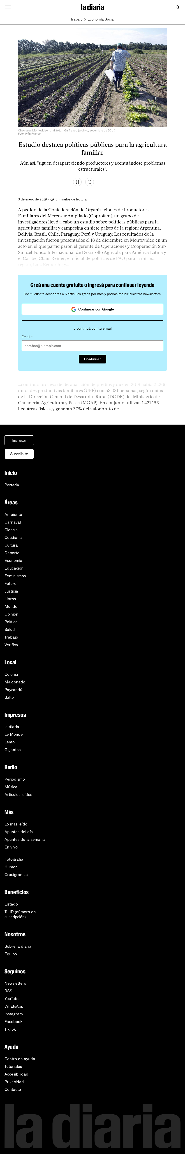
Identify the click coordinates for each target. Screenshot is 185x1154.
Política (11, 621)
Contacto (13, 1089)
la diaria (12, 726)
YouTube (12, 998)
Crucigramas (16, 874)
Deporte (12, 552)
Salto (9, 697)
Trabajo (76, 19)
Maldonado (15, 682)
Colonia (11, 674)
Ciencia (11, 529)
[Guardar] (77, 182)
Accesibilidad (16, 1074)
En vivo (11, 847)
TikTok (10, 1029)
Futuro (10, 583)
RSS (8, 990)
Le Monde (14, 734)
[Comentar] (89, 182)
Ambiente (13, 514)
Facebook (14, 1021)
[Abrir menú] (8, 7)
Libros (10, 598)
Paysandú (13, 689)
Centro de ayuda (20, 1058)
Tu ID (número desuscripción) (20, 914)
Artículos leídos (18, 794)
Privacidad (14, 1081)
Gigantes (13, 749)
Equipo (11, 954)
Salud (10, 629)
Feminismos (15, 575)
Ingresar (19, 440)
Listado (11, 904)
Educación (14, 568)
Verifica (11, 644)
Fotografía (14, 859)
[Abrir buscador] (177, 7)
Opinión (11, 614)
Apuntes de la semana (25, 839)
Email (27, 337)
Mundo (11, 606)
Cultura (11, 545)
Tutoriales (13, 1066)
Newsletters (15, 983)
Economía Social (101, 19)
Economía (13, 560)
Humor (11, 866)
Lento (10, 742)
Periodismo (15, 779)
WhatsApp (14, 1006)
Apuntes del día (19, 831)
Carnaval (13, 522)
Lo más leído (16, 824)
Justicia (11, 591)
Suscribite (19, 453)
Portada (12, 485)
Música (11, 786)
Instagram (14, 1013)
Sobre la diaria (18, 946)
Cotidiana (13, 537)
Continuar (92, 359)
